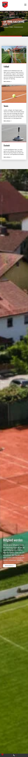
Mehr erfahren (7, 81)
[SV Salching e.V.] (10, 4)
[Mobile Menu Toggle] (25, 5)
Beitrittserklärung (9, 565)
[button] (2, 754)
